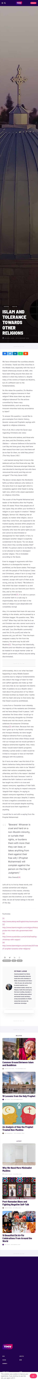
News (20, 1359)
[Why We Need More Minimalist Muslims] (19, 1159)
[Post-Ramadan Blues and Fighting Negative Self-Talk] (19, 1193)
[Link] (19, 3)
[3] (10, 727)
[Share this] (4, 353)
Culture (4, 1359)
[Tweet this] (10, 353)
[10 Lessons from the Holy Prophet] (19, 1086)
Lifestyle (21, 1356)
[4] (19, 877)
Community (4, 1363)
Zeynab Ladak (9, 338)
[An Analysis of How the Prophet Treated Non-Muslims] (19, 1119)
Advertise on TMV (19, 346)
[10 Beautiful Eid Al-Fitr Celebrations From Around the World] (19, 1228)
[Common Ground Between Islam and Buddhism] (19, 1054)
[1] (17, 595)
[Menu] (2, 3)
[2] (10, 645)
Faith (3, 1356)
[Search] (5, 3)
